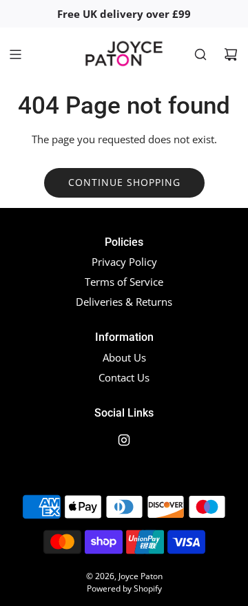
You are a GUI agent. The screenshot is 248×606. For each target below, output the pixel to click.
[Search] (200, 54)
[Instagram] (124, 440)
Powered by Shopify (124, 588)
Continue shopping (124, 182)
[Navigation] (15, 54)
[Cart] (231, 54)
